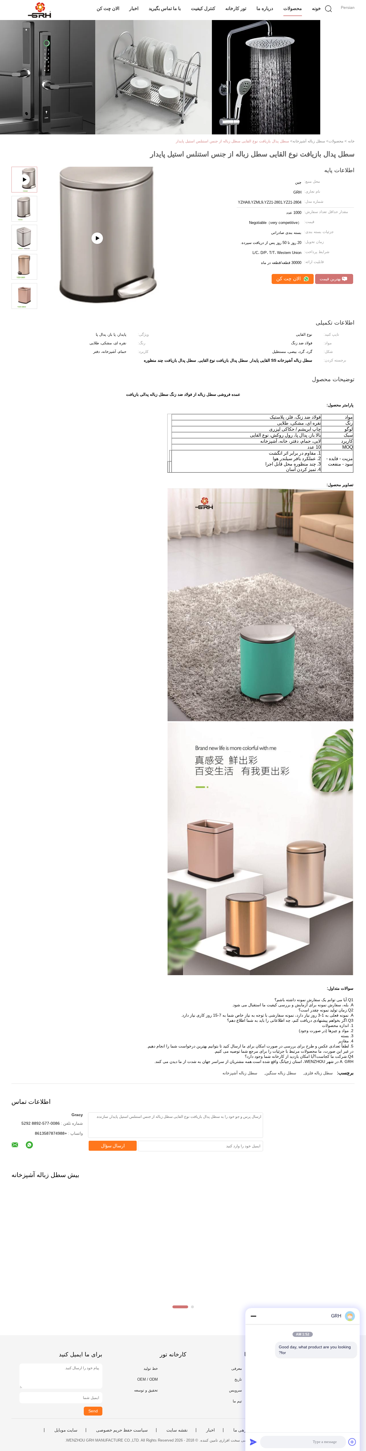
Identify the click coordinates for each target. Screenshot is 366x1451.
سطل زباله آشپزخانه (239, 1073)
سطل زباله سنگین (280, 1073)
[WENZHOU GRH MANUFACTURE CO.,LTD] (39, 10)
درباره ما (264, 8)
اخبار (133, 8)
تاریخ (238, 1379)
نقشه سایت (177, 1430)
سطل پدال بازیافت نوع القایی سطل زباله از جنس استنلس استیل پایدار (232, 141)
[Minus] (253, 1316)
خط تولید (151, 1368)
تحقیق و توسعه (146, 1390)
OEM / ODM (147, 1379)
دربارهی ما (243, 1430)
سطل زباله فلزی (318, 1073)
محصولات (292, 8)
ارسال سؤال (113, 1145)
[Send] (253, 1442)
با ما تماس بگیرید (165, 8)
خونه (316, 8)
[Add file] (352, 1442)
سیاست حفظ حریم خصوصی (122, 1430)
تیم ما (237, 1401)
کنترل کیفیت (203, 8)
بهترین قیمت (331, 279)
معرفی (236, 1368)
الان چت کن (108, 8)
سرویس (235, 1390)
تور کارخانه (235, 8)
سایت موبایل (65, 1430)
